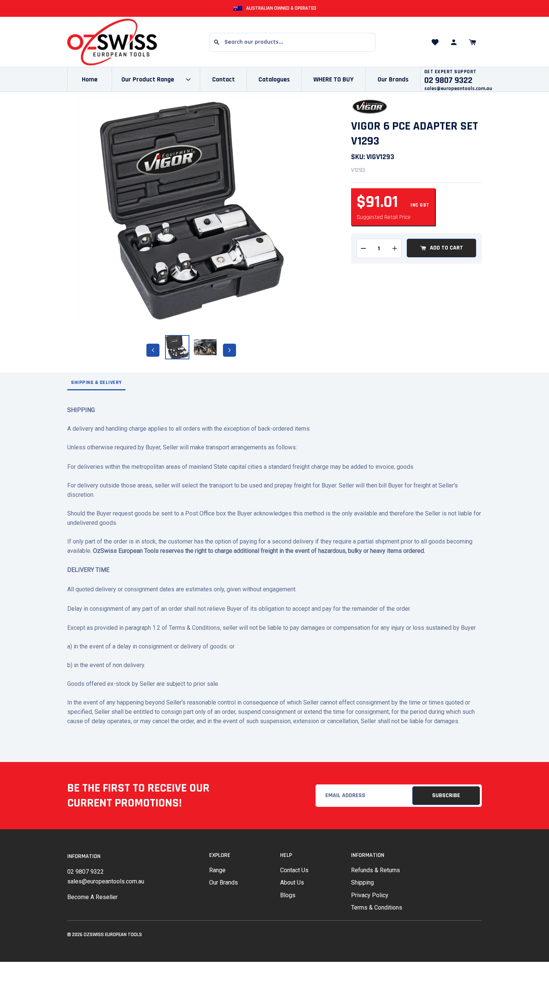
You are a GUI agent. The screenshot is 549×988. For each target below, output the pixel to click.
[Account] (453, 42)
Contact (223, 79)
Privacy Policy (369, 895)
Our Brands (393, 79)
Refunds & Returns (375, 870)
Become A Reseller (92, 897)
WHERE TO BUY (333, 79)
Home (89, 79)
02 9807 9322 (85, 871)
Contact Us (294, 870)
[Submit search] (216, 42)
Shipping (362, 882)
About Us (292, 882)
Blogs (287, 895)
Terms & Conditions (376, 907)
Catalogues (274, 79)
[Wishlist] (435, 42)
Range (217, 870)
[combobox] (292, 42)
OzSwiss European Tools (113, 934)
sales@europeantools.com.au (458, 88)
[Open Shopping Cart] (472, 42)
